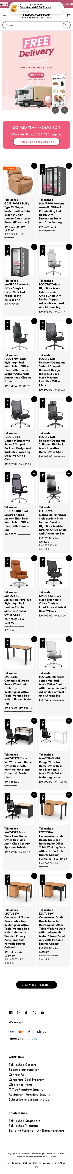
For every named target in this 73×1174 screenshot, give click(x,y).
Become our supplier (24, 1070)
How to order (14, 1162)
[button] (4, 15)
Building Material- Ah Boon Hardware (37, 1130)
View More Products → (37, 984)
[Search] (64, 24)
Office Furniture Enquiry (26, 1089)
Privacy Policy (50, 1162)
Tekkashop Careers (22, 1064)
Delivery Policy (31, 1162)
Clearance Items (21, 1085)
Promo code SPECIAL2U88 (36, 141)
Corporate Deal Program (26, 1080)
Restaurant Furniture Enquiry (29, 1094)
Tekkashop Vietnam (23, 1125)
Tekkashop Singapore (24, 1121)
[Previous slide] (55, 110)
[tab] (34, 107)
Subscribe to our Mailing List (29, 1099)
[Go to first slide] (64, 110)
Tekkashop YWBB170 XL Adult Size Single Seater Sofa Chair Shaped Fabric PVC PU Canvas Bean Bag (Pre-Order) (36, 7)
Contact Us (17, 1075)
